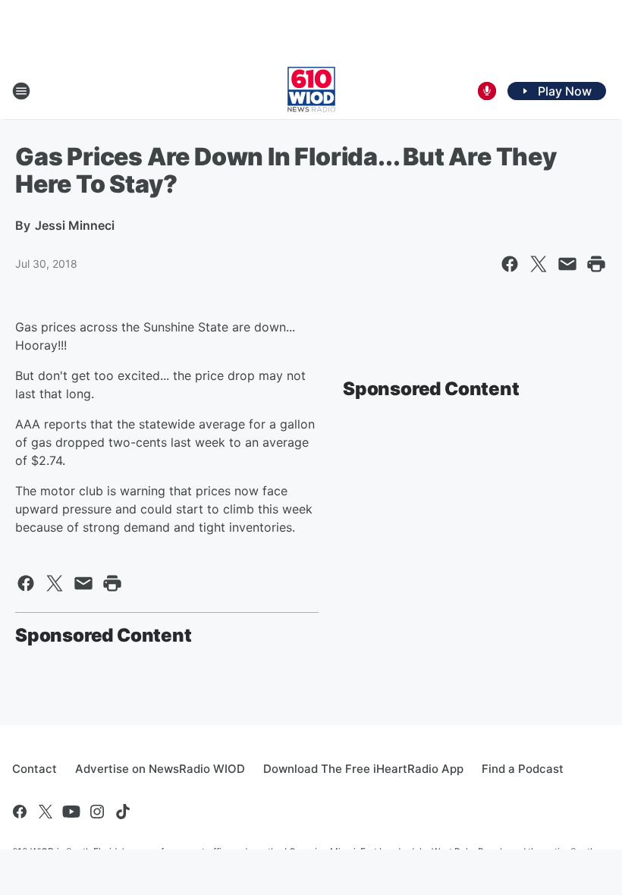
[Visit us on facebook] (20, 811)
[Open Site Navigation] (21, 91)
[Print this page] (596, 264)
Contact (34, 769)
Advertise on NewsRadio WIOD (160, 769)
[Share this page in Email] (567, 264)
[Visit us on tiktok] (123, 811)
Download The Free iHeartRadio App (363, 769)
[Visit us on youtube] (71, 811)
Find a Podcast (523, 769)
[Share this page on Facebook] (509, 264)
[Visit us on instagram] (97, 811)
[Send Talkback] (487, 91)
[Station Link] (311, 91)
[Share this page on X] (538, 264)
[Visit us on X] (45, 811)
